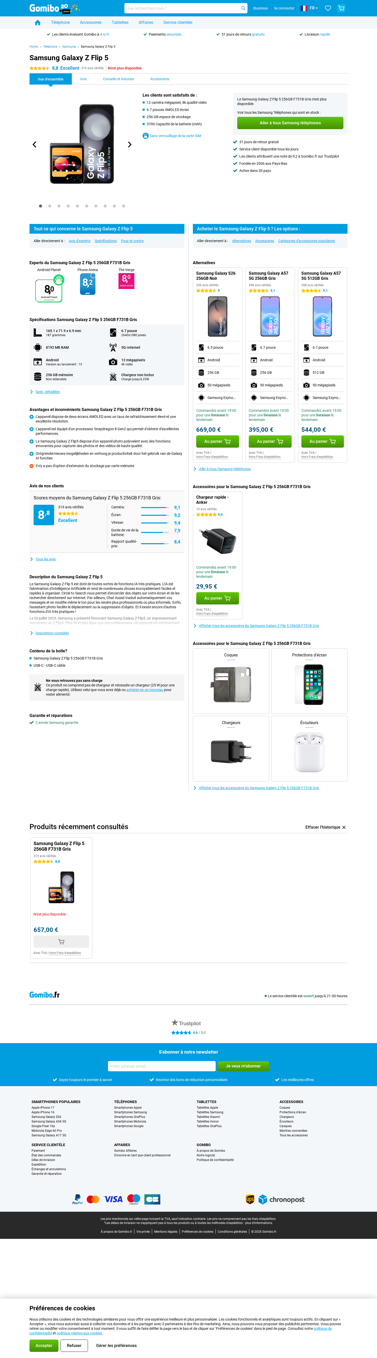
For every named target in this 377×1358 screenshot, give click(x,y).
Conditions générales (232, 1231)
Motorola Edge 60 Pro (47, 1131)
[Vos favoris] (328, 8)
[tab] (40, 206)
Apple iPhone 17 (43, 1107)
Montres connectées (293, 1131)
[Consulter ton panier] (341, 8)
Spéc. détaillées (48, 392)
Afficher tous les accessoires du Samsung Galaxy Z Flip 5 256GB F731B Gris (259, 626)
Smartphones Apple (128, 1107)
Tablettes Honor (208, 1121)
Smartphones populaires (56, 1102)
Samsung (69, 46)
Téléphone (60, 22)
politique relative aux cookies (79, 1333)
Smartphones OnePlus (129, 1117)
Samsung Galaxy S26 (46, 1117)
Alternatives (241, 241)
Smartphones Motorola (130, 1121)
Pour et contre (132, 241)
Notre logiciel (206, 1155)
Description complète (52, 633)
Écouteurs (286, 1121)
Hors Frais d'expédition (212, 457)
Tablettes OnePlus (209, 1126)
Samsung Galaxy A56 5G (49, 1121)
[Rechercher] (243, 8)
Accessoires (91, 22)
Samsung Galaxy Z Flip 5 (98, 46)
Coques (285, 1107)
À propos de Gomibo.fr (116, 1231)
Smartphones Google (128, 1126)
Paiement (38, 1151)
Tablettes (120, 22)
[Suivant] (129, 144)
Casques (286, 1126)
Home (33, 46)
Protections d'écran (293, 1112)
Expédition (39, 1164)
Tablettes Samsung (210, 1112)
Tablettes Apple (207, 1107)
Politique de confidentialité (215, 1160)
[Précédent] (34, 144)
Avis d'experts (80, 241)
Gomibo (204, 1145)
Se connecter (284, 8)
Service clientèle (177, 22)
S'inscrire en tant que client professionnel (142, 1155)
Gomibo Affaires (125, 1151)
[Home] (37, 22)
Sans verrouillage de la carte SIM (175, 136)
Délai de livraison (43, 1160)
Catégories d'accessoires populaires (306, 241)
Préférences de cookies (197, 1231)
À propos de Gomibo (211, 1151)
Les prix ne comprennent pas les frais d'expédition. (241, 1219)
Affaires (146, 22)
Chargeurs (287, 1117)
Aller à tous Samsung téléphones (225, 469)
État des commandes (46, 1155)
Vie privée (143, 1231)
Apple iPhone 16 (43, 1112)
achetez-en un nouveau (144, 690)
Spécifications (106, 241)
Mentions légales (165, 1231)
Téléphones (125, 1102)
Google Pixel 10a (43, 1126)
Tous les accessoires (294, 1135)
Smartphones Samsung (130, 1112)
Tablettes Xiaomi (208, 1117)
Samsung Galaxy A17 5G (49, 1135)
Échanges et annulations (49, 1169)
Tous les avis (46, 559)
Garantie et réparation (47, 1174)
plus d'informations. (259, 1223)
